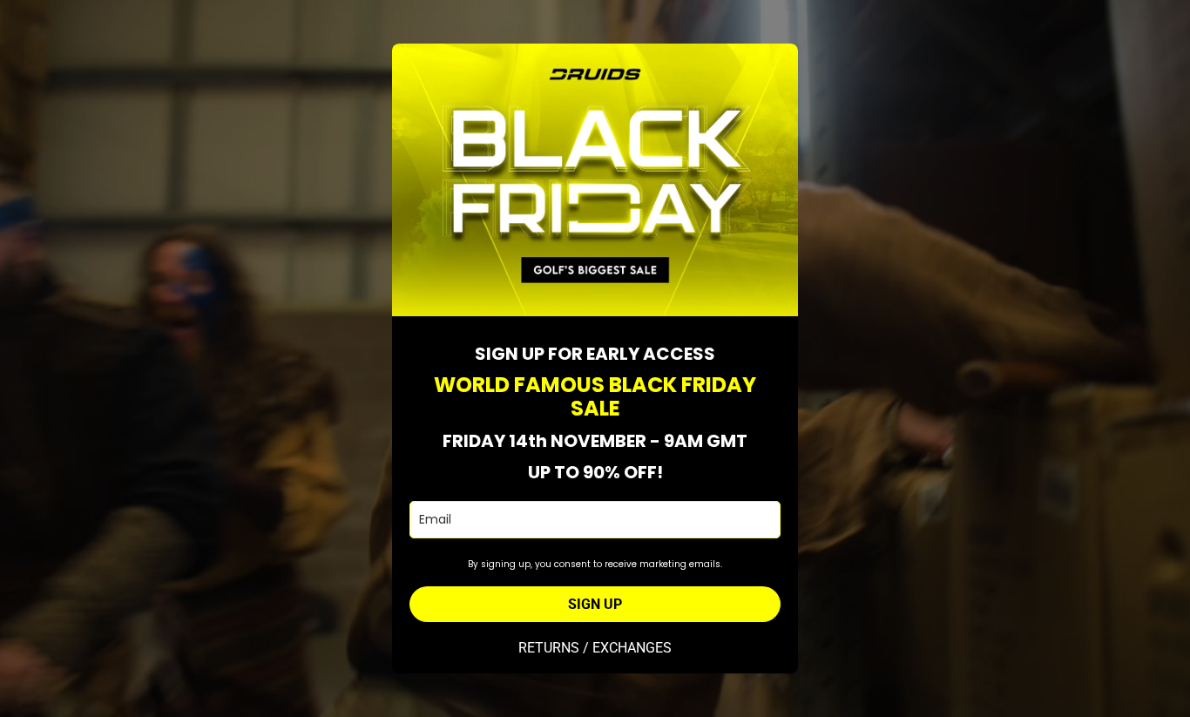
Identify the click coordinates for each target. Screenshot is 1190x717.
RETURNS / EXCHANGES (595, 647)
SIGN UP (595, 604)
